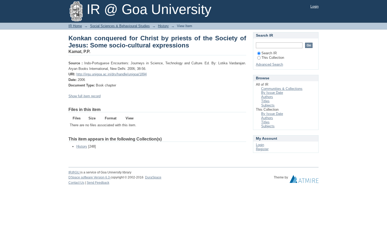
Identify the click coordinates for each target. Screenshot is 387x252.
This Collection (272, 58)
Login (314, 6)
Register (262, 149)
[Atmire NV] (304, 180)
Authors (267, 97)
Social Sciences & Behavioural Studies (120, 26)
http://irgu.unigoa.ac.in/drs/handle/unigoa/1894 (111, 74)
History (163, 26)
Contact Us (76, 183)
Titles (265, 101)
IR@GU (74, 172)
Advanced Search (269, 64)
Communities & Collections (281, 89)
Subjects (268, 105)
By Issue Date (272, 93)
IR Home (75, 26)
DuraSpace (153, 177)
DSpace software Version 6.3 (89, 177)
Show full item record (84, 96)
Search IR (269, 53)
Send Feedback (98, 183)
